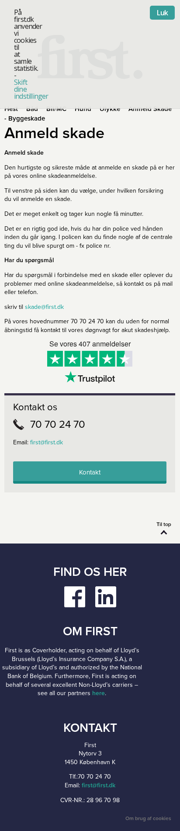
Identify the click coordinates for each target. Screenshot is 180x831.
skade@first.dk (44, 307)
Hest (11, 109)
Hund (83, 109)
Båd (32, 109)
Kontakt (89, 472)
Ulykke (110, 109)
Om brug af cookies (148, 818)
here (98, 693)
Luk (162, 12)
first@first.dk (46, 442)
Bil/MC (56, 109)
